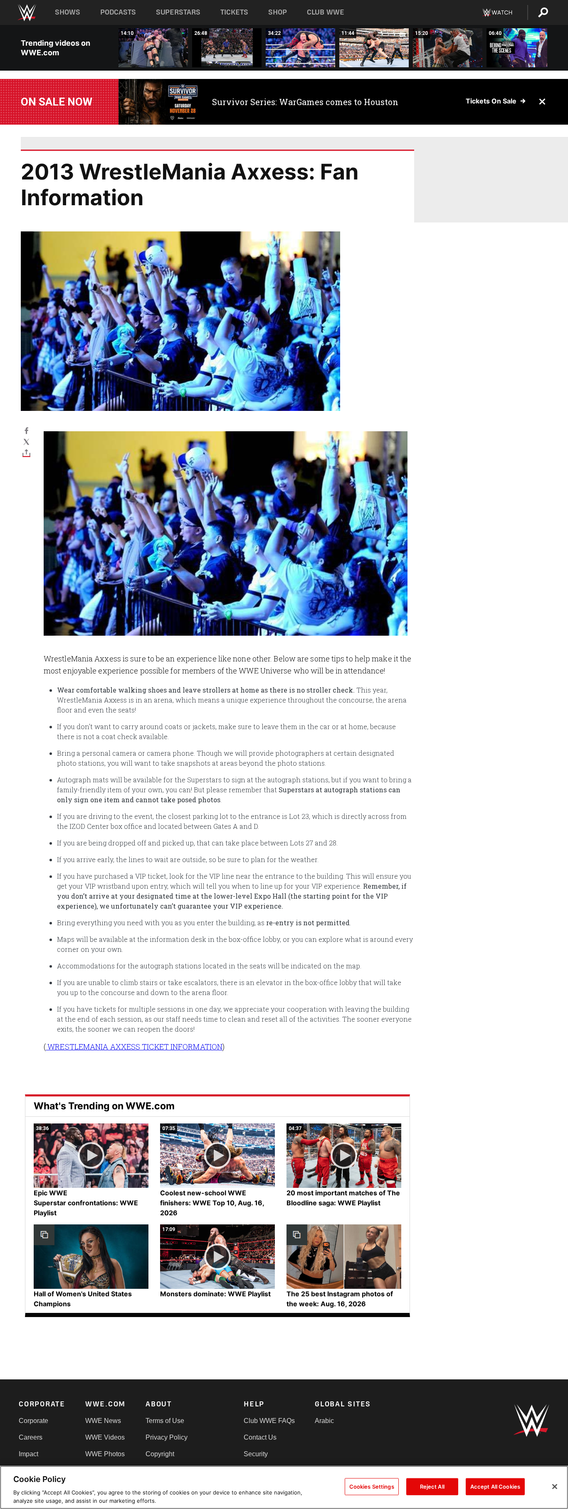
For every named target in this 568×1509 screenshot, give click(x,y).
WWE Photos (105, 1453)
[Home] (26, 12)
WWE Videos (105, 1437)
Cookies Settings (371, 1486)
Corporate (33, 1420)
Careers (30, 1437)
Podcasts (118, 12)
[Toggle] (26, 452)
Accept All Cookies (495, 1486)
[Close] (555, 1486)
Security (256, 1453)
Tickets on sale (491, 101)
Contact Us (260, 1437)
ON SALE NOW (56, 102)
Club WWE (325, 12)
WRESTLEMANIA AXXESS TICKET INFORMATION (134, 1047)
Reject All (432, 1486)
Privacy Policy (167, 1437)
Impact (28, 1453)
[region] (284, 1487)
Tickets (234, 12)
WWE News (103, 1420)
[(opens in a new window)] (159, 102)
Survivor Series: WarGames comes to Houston (305, 101)
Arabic (324, 1420)
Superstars (178, 12)
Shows (67, 12)
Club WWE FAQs (269, 1420)
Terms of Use (165, 1420)
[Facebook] (26, 430)
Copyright (160, 1453)
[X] (26, 441)
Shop (277, 12)
